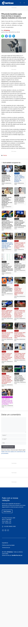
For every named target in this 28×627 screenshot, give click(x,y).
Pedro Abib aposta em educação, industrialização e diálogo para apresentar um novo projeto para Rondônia (7, 201)
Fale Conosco (7, 511)
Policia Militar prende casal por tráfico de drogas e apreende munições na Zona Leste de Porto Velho (19, 356)
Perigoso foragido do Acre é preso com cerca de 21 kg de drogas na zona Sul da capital (19, 245)
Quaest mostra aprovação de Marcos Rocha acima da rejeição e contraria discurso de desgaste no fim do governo (7, 224)
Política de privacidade (8, 545)
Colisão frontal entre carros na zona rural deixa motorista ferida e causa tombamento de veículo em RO (19, 313)
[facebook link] (8, 530)
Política (4, 173)
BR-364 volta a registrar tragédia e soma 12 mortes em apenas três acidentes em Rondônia (19, 178)
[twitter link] (3, 530)
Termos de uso (6, 547)
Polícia (5, 155)
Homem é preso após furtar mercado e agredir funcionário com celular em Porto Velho (19, 335)
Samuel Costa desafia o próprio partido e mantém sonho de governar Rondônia (20, 199)
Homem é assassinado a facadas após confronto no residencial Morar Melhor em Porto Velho (18, 290)
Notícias (17, 173)
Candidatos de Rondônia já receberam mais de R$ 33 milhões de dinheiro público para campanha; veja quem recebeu (7, 267)
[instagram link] (5, 530)
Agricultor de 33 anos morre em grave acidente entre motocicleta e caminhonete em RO (7, 335)
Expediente (5, 543)
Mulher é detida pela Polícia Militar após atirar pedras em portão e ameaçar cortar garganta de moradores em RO (7, 313)
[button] (20, 2)
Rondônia (9, 397)
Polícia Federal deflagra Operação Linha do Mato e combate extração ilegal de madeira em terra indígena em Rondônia (7, 379)
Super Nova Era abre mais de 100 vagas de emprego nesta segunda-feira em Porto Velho (7, 245)
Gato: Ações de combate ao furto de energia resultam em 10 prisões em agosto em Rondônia (7, 401)
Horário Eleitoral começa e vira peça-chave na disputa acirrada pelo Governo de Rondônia (20, 223)
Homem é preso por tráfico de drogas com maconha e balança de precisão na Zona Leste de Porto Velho (7, 357)
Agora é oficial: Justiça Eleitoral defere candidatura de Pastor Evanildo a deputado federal (19, 378)
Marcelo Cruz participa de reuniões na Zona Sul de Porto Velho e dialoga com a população (19, 266)
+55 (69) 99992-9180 (10, 526)
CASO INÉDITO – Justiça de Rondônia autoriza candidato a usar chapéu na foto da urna (7, 289)
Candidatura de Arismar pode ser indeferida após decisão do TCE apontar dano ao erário (6, 178)
